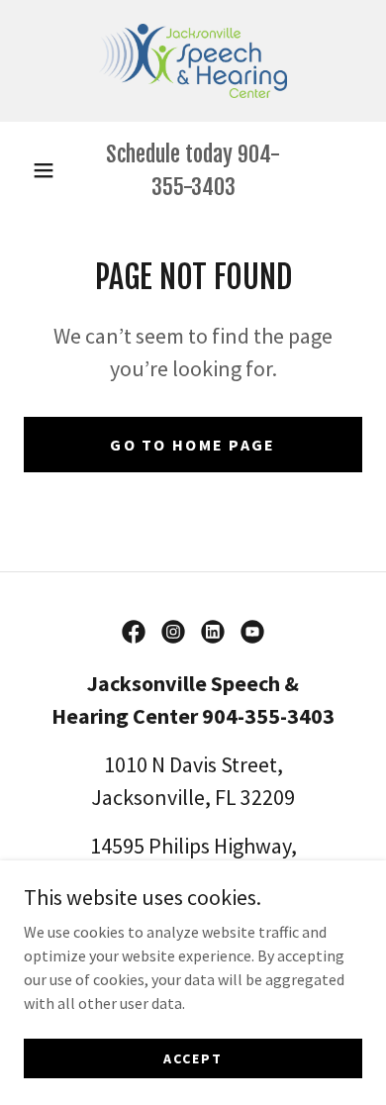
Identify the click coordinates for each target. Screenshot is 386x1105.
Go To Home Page (192, 444)
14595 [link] (117, 845)
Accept (193, 1057)
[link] (193, 61)
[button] (43, 170)
